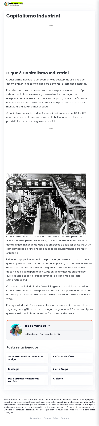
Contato (65, 418)
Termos (47, 418)
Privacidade (35, 418)
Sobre (56, 418)
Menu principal (92, 4)
